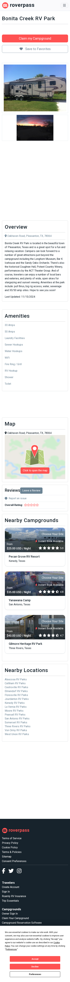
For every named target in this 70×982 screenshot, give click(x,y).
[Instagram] (19, 871)
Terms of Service (11, 838)
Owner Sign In (10, 913)
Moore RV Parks (14, 710)
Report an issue (18, 498)
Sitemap (6, 856)
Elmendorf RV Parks (16, 691)
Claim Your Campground (15, 918)
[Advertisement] (35, 182)
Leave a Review (31, 490)
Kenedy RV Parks (15, 702)
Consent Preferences (14, 861)
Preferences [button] (11, 949)
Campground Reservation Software (22, 922)
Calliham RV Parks (15, 683)
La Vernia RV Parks (16, 706)
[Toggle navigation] (64, 5)
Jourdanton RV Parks (17, 699)
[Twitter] (12, 871)
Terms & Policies (11, 852)
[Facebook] (5, 871)
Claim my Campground (35, 38)
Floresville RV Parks (16, 695)
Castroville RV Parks (16, 687)
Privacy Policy (10, 842)
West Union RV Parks (17, 734)
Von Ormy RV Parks (16, 730)
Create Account (10, 887)
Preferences (35, 974)
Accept (35, 959)
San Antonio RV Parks (17, 718)
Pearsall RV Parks (15, 714)
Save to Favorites (37, 49)
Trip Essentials (10, 900)
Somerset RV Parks (16, 722)
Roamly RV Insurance (14, 896)
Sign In (6, 891)
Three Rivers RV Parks (17, 726)
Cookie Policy (10, 847)
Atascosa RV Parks (16, 679)
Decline (35, 967)
